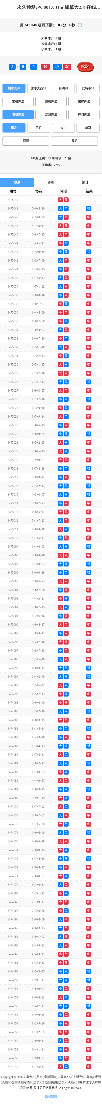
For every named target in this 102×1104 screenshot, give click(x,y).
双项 (26, 141)
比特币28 (88, 88)
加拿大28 (14, 88)
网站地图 (51, 1096)
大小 (63, 128)
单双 (88, 128)
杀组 (39, 128)
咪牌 (85, 66)
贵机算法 (18, 114)
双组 (74, 141)
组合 (14, 128)
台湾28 (63, 88)
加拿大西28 (38, 88)
